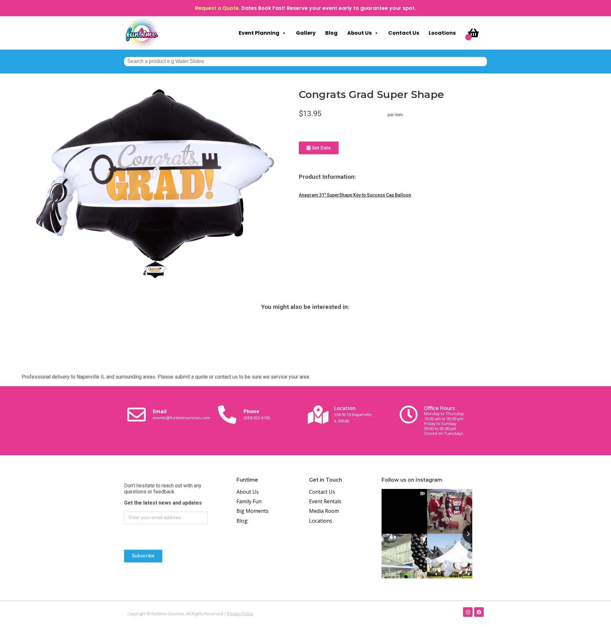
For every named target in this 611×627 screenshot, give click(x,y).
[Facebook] (479, 612)
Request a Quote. (217, 8)
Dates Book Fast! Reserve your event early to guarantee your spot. (328, 8)
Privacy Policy (240, 614)
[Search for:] (305, 61)
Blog (331, 33)
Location (353, 414)
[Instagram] (468, 612)
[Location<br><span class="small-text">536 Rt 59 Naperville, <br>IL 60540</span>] (318, 414)
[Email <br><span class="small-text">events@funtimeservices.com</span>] (136, 414)
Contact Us (403, 33)
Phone (256, 414)
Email (181, 414)
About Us (359, 33)
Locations (442, 33)
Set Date (321, 148)
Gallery (306, 33)
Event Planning (259, 33)
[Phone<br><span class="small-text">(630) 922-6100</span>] (227, 414)
